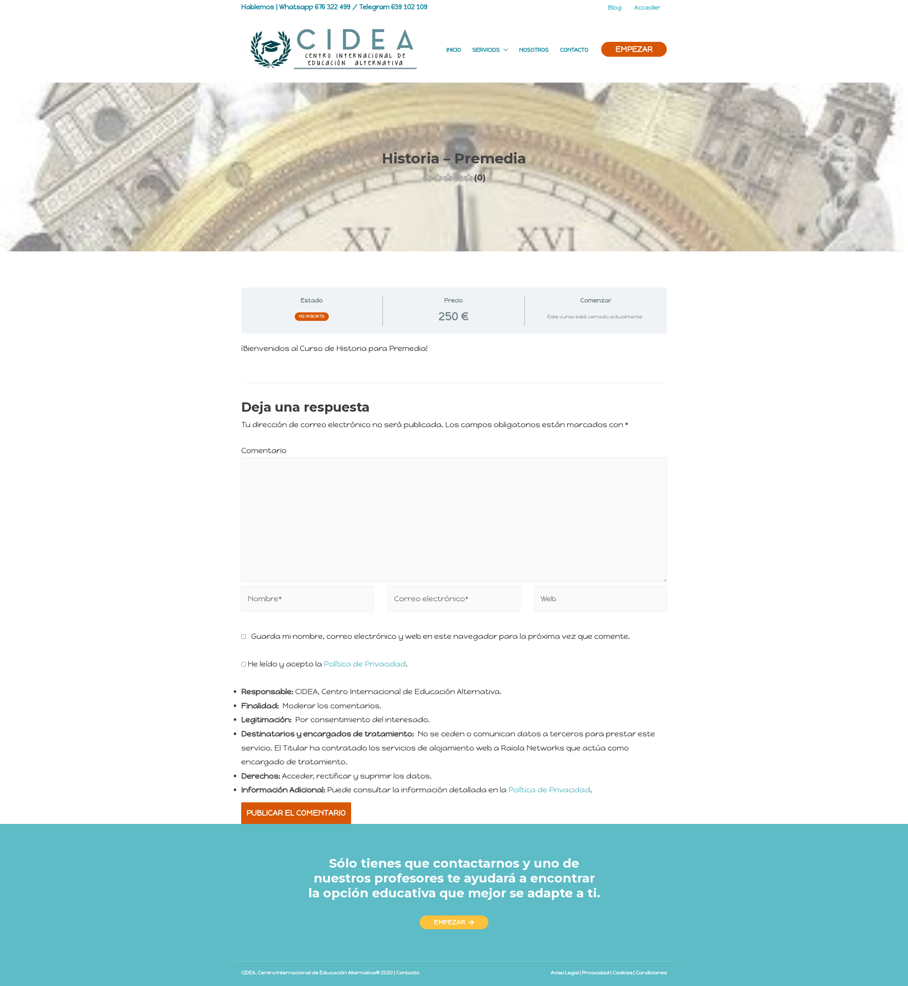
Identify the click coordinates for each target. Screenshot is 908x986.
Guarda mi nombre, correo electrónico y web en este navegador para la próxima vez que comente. (440, 636)
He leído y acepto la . (327, 664)
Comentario (264, 450)
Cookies (622, 973)
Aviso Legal (565, 973)
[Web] (601, 600)
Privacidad (595, 973)
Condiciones (651, 973)
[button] (454, 922)
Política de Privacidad (365, 664)
